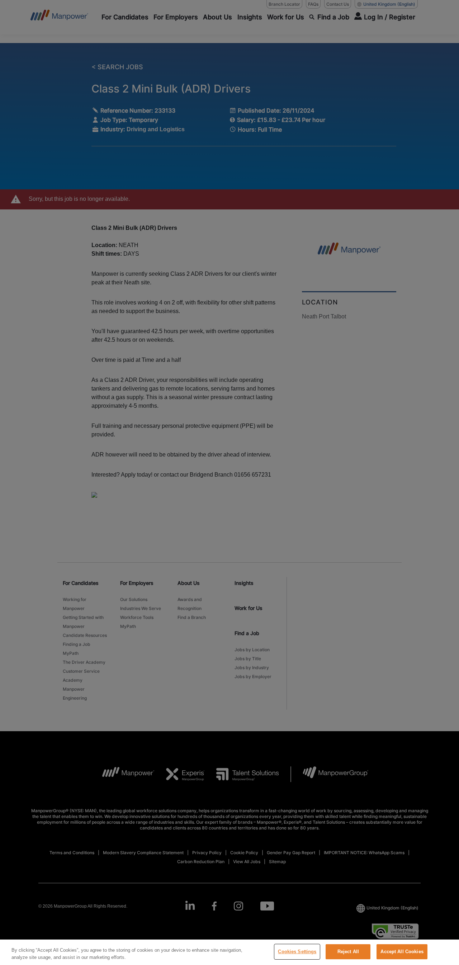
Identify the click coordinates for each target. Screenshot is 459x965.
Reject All (348, 951)
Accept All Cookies (401, 951)
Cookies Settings (297, 951)
